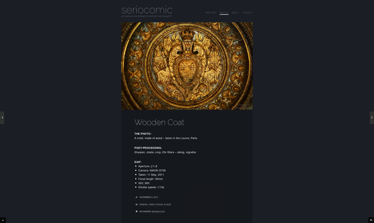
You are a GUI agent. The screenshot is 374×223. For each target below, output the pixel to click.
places (167, 204)
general (144, 204)
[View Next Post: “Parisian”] (372, 117)
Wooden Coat (158, 211)
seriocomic (147, 9)
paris (151, 204)
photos (159, 204)
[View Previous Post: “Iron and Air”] (2, 117)
